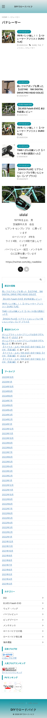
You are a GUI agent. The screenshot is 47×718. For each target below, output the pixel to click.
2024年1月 (7, 424)
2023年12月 (8, 428)
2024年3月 (7, 414)
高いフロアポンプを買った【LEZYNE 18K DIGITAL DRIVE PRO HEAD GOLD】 (31, 89)
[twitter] (20, 269)
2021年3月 (7, 583)
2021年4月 (7, 579)
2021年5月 (7, 574)
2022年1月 (7, 536)
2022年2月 (7, 532)
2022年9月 (7, 499)
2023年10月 (8, 438)
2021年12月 (7, 541)
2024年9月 (7, 391)
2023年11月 (7, 433)
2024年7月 (7, 400)
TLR (39, 45)
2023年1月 (7, 480)
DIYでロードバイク (23, 6)
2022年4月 (7, 522)
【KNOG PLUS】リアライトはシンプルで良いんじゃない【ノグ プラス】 (30, 172)
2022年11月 (7, 490)
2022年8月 (7, 504)
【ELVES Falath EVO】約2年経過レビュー (22, 299)
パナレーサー (30, 48)
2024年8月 (7, 396)
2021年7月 (7, 565)
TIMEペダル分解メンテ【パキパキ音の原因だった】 (23, 312)
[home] (26, 269)
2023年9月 (7, 443)
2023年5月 (7, 461)
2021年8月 (7, 560)
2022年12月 (8, 485)
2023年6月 (7, 457)
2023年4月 (7, 466)
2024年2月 (7, 419)
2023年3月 (7, 471)
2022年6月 (7, 513)
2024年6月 (7, 405)
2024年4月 (7, 410)
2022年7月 (7, 508)
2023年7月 (7, 452)
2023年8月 (7, 447)
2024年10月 (8, 386)
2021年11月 (7, 546)
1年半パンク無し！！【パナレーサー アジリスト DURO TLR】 (31, 38)
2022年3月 (7, 527)
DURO (34, 45)
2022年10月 (8, 494)
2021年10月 (7, 551)
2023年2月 (7, 475)
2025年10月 (8, 377)
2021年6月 (7, 569)
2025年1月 (7, 382)
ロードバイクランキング (12, 672)
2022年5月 (7, 518)
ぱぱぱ (15, 337)
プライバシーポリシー (17, 703)
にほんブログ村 (9, 658)
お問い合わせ (33, 703)
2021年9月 (7, 555)
